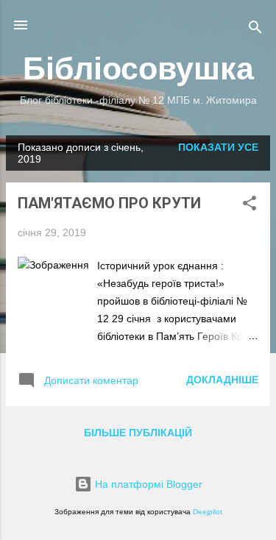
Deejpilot (207, 512)
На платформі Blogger (147, 484)
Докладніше (222, 380)
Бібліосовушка (138, 68)
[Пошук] (255, 29)
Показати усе (218, 147)
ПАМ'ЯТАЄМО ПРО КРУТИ (109, 203)
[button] (249, 205)
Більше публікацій (138, 432)
